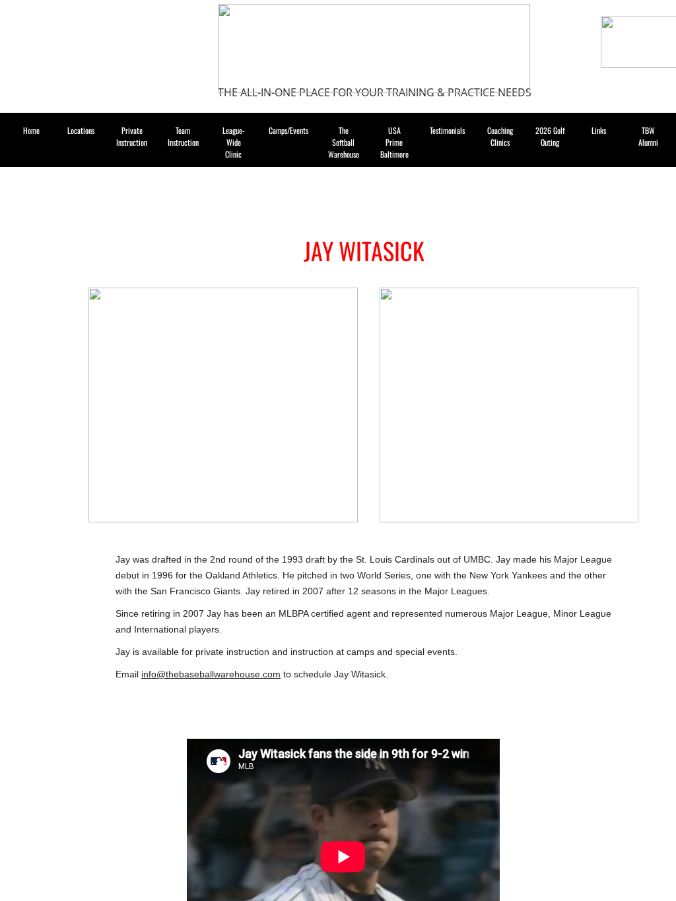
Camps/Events (288, 130)
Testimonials (447, 130)
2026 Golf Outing (549, 136)
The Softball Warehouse (343, 142)
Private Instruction (131, 136)
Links (599, 130)
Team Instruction (183, 136)
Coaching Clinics (500, 136)
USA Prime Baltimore (394, 142)
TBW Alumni (648, 136)
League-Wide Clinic (233, 142)
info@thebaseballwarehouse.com (211, 674)
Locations (80, 130)
